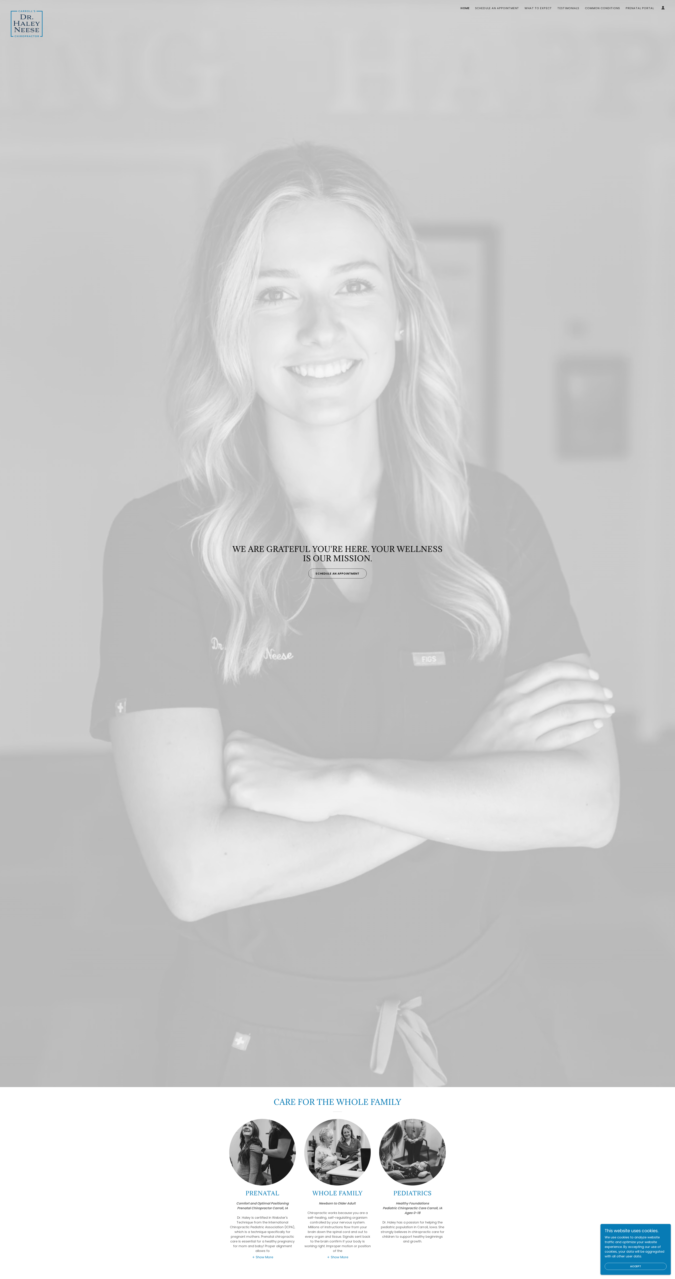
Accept (635, 1266)
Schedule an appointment (337, 574)
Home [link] (465, 8)
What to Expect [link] (538, 8)
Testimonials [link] (568, 8)
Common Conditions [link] (602, 8)
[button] (663, 7)
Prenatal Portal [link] (640, 8)
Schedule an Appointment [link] (497, 8)
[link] (26, 7)
